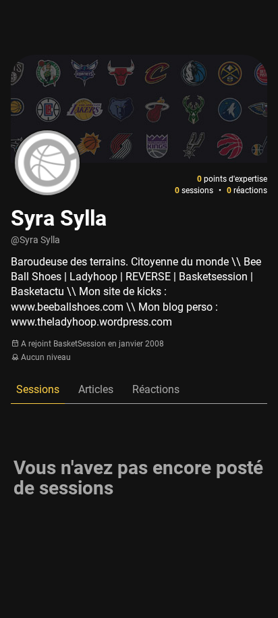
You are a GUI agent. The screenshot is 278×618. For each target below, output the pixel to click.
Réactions (155, 389)
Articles (95, 389)
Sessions (37, 389)
